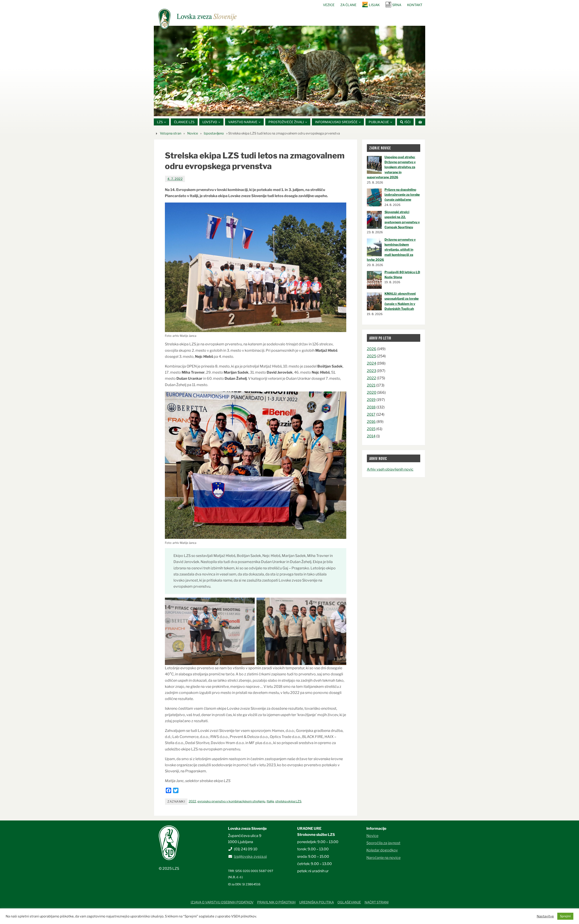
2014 (371, 436)
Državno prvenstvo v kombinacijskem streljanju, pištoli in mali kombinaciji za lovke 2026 (391, 250)
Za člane (348, 5)
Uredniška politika (316, 902)
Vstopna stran (170, 133)
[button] (276, 110)
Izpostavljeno (214, 133)
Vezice (329, 5)
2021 (371, 385)
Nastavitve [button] (545, 916)
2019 (371, 400)
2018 (371, 407)
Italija (270, 801)
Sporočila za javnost (383, 843)
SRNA (396, 5)
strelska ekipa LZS (288, 801)
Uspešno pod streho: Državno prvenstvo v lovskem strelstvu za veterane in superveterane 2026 (391, 167)
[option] (289, 71)
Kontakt (414, 5)
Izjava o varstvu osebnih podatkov (222, 902)
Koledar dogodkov (382, 850)
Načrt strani (377, 902)
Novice (192, 133)
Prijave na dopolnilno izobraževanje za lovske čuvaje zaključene (402, 195)
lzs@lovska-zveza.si (250, 856)
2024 (371, 363)
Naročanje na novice (383, 858)
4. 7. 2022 (175, 179)
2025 (371, 356)
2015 (371, 429)
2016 (371, 422)
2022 (192, 801)
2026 (371, 349)
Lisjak (374, 5)
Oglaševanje (349, 902)
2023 (371, 371)
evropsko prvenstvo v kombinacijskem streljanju (231, 801)
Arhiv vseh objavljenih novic (390, 469)
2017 (371, 414)
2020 (371, 392)
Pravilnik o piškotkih (276, 902)
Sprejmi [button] (565, 916)
